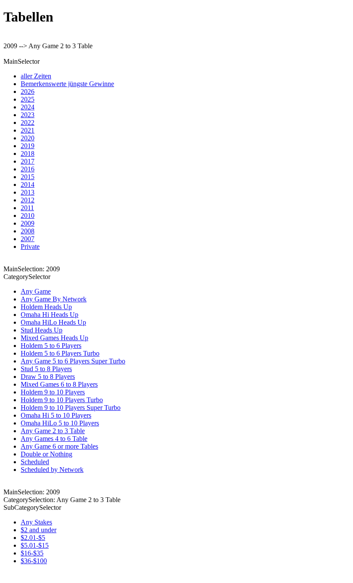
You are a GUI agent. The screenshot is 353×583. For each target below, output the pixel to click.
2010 (27, 215)
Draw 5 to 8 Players (48, 376)
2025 (27, 99)
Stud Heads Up (41, 330)
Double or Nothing (46, 454)
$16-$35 (32, 553)
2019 (27, 145)
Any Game (36, 291)
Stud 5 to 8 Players (46, 368)
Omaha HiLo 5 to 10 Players (60, 423)
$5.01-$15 (35, 545)
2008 (27, 231)
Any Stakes (36, 522)
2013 (27, 192)
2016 (27, 169)
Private (30, 246)
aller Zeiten (36, 76)
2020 (27, 138)
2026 (27, 91)
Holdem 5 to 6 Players (51, 345)
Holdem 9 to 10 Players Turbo (62, 399)
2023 (27, 114)
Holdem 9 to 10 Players (53, 392)
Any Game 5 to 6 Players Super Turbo (73, 361)
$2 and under (38, 529)
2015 (27, 176)
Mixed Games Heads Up (54, 337)
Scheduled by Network (52, 469)
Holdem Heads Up (46, 306)
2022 (27, 122)
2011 (27, 207)
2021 (27, 130)
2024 (27, 107)
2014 (27, 184)
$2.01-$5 (33, 537)
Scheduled (35, 461)
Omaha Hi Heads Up (49, 314)
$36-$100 (34, 560)
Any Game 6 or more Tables (59, 446)
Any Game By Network (54, 299)
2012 (27, 200)
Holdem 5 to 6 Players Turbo (60, 353)
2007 (27, 238)
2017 (27, 161)
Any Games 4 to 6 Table (54, 438)
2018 (27, 153)
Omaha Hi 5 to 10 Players (56, 415)
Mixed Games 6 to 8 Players (59, 384)
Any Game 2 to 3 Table (53, 430)
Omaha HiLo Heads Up (53, 322)
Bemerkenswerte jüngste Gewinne (67, 83)
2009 (27, 223)
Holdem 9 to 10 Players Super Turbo (71, 407)
